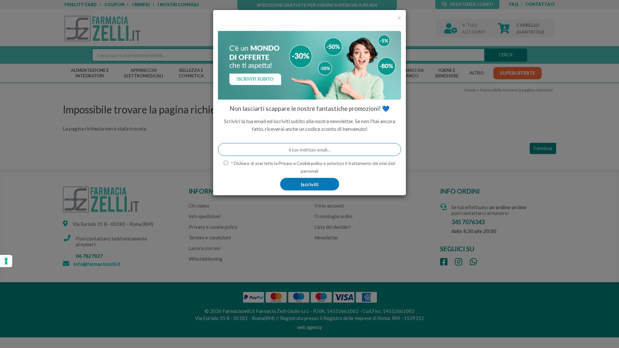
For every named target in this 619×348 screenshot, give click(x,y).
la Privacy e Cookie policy (298, 163)
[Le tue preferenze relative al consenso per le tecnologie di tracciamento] (6, 261)
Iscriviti (310, 184)
